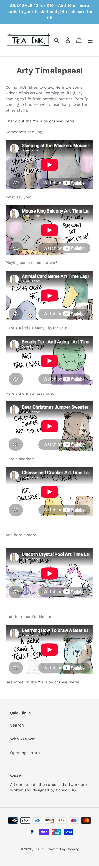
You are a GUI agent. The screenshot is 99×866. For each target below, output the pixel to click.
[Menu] (90, 40)
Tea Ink (39, 849)
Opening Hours (25, 752)
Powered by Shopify (63, 849)
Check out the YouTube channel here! (40, 121)
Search (17, 725)
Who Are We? (23, 738)
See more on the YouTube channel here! (42, 682)
